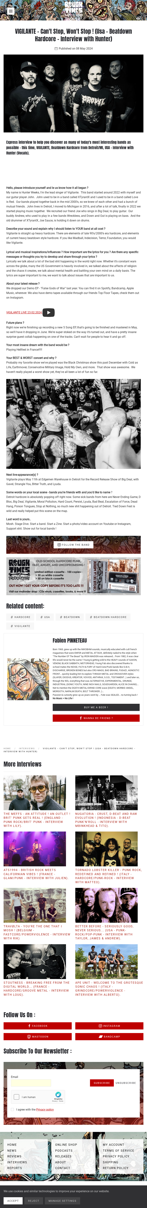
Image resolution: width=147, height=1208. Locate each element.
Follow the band (76, 544)
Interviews (17, 1162)
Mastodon (40, 1036)
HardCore (22, 617)
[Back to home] (73, 11)
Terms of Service (118, 1150)
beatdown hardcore (110, 617)
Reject (33, 1200)
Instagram (111, 1025)
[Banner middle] (73, 576)
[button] (10, 11)
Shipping (110, 1162)
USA (47, 617)
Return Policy (116, 1168)
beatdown (72, 617)
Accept (13, 1200)
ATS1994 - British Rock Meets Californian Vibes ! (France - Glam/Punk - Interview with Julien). (36, 874)
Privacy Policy (116, 1156)
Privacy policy (45, 1109)
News (12, 1150)
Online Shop (66, 1144)
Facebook (40, 1025)
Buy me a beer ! (96, 707)
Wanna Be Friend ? (98, 718)
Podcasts (64, 1150)
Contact (62, 1168)
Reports (14, 1168)
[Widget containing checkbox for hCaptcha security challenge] (38, 1097)
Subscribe (102, 1082)
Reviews (14, 1156)
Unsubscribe (126, 1082)
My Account (113, 1144)
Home (12, 1144)
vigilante (22, 626)
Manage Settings (62, 1200)
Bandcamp (112, 1036)
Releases (63, 1156)
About (60, 1162)
